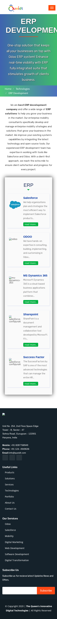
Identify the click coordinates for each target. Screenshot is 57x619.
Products (9, 472)
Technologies (23, 88)
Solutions (10, 478)
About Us (10, 503)
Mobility (9, 536)
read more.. (31, 224)
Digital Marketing (14, 542)
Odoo (8, 524)
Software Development (17, 554)
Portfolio (9, 497)
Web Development (14, 548)
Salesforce (10, 530)
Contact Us (10, 509)
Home (8, 88)
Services (9, 484)
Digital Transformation (17, 560)
